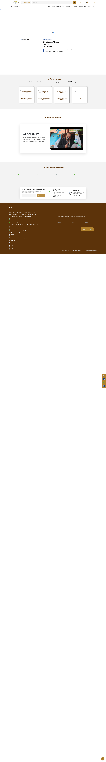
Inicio (49, 6)
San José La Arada (60, 6)
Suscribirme (40, 195)
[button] (52, 32)
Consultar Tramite (79, 98)
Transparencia (68, 6)
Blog (88, 6)
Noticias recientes (82, 6)
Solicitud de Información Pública (44, 98)
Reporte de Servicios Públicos (62, 98)
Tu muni (53, 6)
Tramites (75, 6)
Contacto (93, 6)
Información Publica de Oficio (26, 98)
